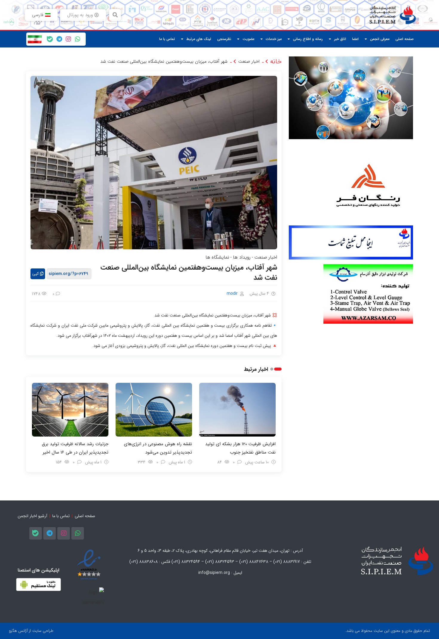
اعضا (355, 39)
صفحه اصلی (404, 39)
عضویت (248, 39)
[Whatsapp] (78, 39)
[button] (115, 15)
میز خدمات (274, 39)
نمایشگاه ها (217, 257)
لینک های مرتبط (198, 39)
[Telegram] (59, 39)
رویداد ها (242, 257)
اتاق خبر (340, 39)
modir (232, 293)
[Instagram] (68, 39)
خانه (276, 61)
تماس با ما (167, 39)
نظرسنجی (224, 39)
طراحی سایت (42, 631)
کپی (35, 274)
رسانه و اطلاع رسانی (308, 39)
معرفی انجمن (379, 39)
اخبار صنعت (249, 61)
